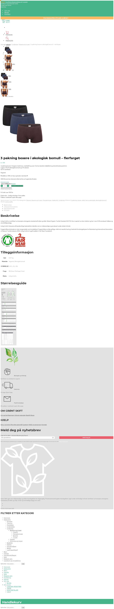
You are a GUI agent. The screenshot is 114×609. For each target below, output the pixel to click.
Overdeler (10, 525)
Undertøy (15, 44)
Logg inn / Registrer (14, 586)
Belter (9, 548)
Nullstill (13, 184)
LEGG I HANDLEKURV (17, 185)
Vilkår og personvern (35, 424)
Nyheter (9, 521)
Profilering (7, 578)
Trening (9, 523)
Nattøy (9, 545)
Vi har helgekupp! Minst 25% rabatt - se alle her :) (55, 18)
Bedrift (28, 415)
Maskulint (9, 40)
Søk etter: (4, 564)
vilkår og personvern (63, 441)
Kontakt (7, 14)
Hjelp (9, 592)
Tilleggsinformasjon (11, 207)
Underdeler (11, 527)
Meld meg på (86, 437)
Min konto (9, 96)
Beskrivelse (8, 205)
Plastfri (15, 532)
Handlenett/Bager (10, 555)
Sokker (12, 539)
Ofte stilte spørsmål (16, 424)
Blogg (6, 12)
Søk (23, 563)
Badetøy (10, 543)
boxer (79, 200)
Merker (6, 579)
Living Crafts (9, 202)
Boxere (28, 200)
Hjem (2, 44)
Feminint (9, 35)
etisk (83, 200)
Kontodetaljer (12, 590)
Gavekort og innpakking (12, 561)
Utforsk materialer (20, 415)
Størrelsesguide (5, 182)
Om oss (7, 11)
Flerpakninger (47, 200)
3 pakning (74, 200)
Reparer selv (8, 559)
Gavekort (25, 424)
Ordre (9, 588)
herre (87, 200)
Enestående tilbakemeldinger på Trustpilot (17, 2)
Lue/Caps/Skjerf (12, 550)
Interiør (6, 553)
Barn (7, 46)
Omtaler (7, 210)
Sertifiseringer (9, 415)
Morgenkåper (11, 546)
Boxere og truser (24, 44)
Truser (15, 537)
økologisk (92, 200)
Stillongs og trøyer (16, 541)
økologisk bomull (101, 200)
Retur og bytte (5, 424)
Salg (5, 557)
